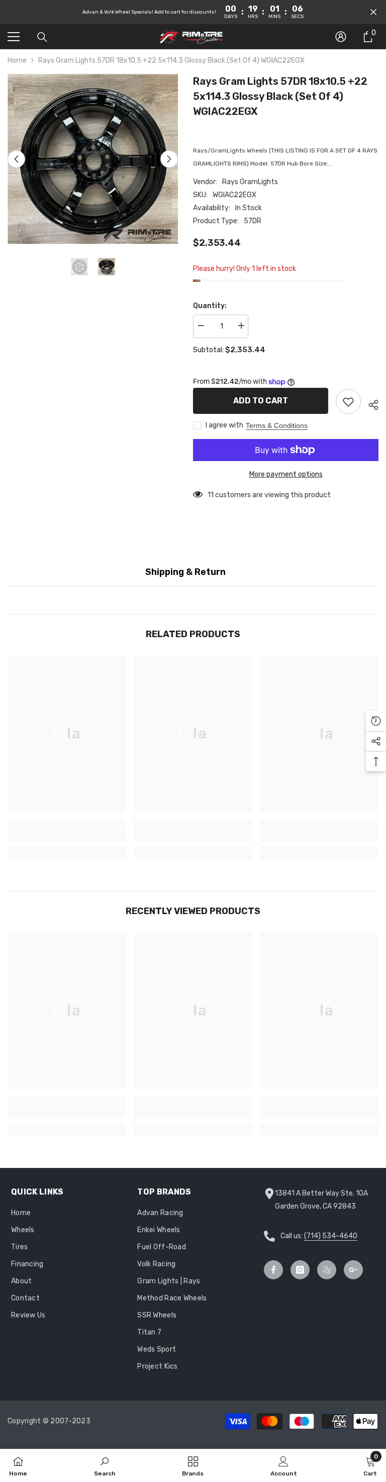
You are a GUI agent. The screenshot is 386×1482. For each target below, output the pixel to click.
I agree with (224, 425)
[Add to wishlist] (348, 401)
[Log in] (340, 36)
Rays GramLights (250, 182)
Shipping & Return (185, 571)
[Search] (42, 37)
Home (17, 60)
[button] (373, 12)
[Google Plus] (353, 1269)
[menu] (14, 37)
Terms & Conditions (277, 425)
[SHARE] (369, 403)
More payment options (286, 474)
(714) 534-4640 (330, 1236)
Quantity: (210, 306)
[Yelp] (326, 1269)
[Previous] (16, 159)
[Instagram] (300, 1269)
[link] (67, 835)
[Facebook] (273, 1269)
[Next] (169, 159)
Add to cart (260, 400)
